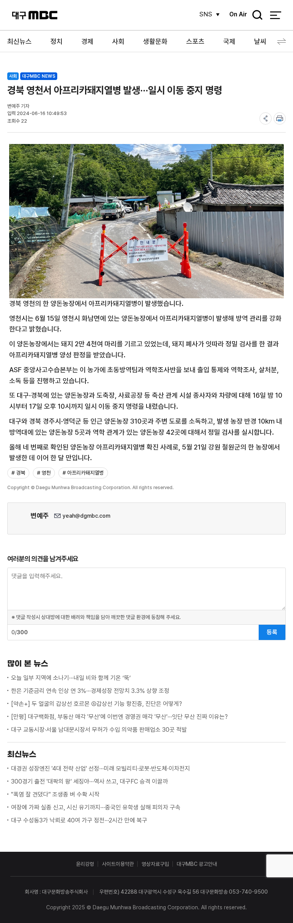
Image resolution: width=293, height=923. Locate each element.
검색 (255, 15)
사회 (118, 41)
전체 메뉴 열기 (275, 15)
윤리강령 (85, 864)
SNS (205, 14)
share (265, 118)
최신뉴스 (19, 41)
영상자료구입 (155, 864)
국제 (229, 41)
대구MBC (35, 15)
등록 (272, 632)
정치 (56, 41)
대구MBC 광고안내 (197, 864)
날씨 (260, 41)
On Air (238, 14)
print (280, 118)
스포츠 (195, 41)
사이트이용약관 (118, 864)
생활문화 (155, 41)
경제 (87, 41)
